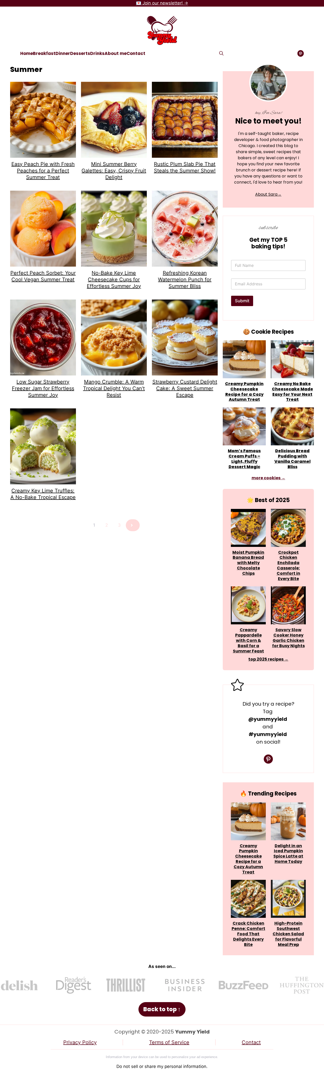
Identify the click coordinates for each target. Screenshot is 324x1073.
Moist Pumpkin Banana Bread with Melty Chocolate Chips (248, 563)
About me (116, 53)
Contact (136, 53)
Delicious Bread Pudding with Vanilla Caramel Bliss (292, 458)
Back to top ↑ (162, 1009)
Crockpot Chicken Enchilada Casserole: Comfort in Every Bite (288, 566)
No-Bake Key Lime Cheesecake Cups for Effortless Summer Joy (114, 279)
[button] (221, 53)
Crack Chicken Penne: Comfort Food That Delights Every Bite (248, 934)
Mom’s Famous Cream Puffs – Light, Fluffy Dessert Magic (244, 458)
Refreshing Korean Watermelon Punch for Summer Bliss (184, 279)
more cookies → (268, 478)
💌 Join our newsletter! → (162, 3)
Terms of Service (169, 1042)
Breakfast (44, 53)
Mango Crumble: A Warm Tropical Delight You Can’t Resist (114, 388)
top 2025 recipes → (268, 659)
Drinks (97, 53)
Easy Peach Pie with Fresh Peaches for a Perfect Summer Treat (43, 170)
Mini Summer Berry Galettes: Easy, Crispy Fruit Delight (114, 170)
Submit (242, 300)
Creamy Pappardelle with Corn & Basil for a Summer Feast (248, 640)
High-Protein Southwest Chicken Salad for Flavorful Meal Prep (288, 934)
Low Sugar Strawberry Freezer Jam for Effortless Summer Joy (43, 388)
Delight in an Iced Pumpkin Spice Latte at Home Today (288, 853)
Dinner (62, 53)
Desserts (80, 53)
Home (26, 53)
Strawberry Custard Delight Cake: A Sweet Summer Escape (184, 388)
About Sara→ (268, 194)
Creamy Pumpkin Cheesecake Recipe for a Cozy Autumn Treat (244, 391)
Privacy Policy (80, 1042)
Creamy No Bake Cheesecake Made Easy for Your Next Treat (292, 391)
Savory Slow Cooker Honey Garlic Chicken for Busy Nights (288, 637)
